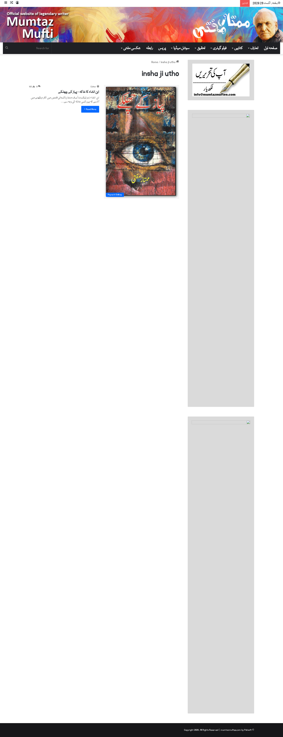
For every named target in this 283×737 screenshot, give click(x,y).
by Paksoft (246, 730)
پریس (162, 48)
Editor (93, 86)
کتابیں (238, 48)
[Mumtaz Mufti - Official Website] (141, 24)
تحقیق (201, 48)
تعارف (254, 48)
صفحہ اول (270, 48)
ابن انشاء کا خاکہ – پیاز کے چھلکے (78, 92)
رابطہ (149, 48)
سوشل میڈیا (181, 48)
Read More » (90, 109)
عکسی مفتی (132, 48)
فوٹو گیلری (220, 48)
